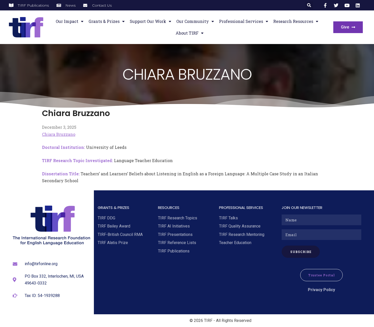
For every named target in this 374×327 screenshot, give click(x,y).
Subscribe (300, 252)
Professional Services (241, 21)
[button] (309, 5)
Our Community (192, 21)
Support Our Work (148, 21)
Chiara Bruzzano (58, 134)
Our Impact (67, 21)
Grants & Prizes (104, 21)
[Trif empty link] (326, 5)
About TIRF (187, 33)
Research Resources (293, 21)
